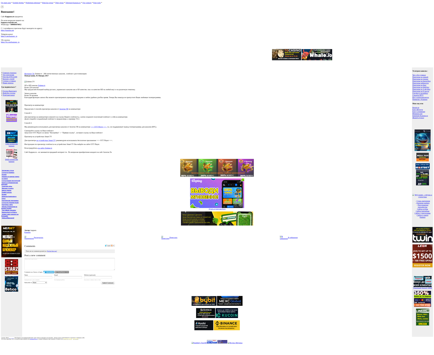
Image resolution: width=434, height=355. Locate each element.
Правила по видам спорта (10, 176)
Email (56, 275)
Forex (4, 198)
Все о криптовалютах (420, 97)
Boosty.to (415, 108)
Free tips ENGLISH (10, 77)
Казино (4, 194)
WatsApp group (47, 3)
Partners (422, 217)
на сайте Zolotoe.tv (45, 148)
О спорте (5, 178)
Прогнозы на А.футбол (421, 89)
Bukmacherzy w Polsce (9, 212)
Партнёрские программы (10, 200)
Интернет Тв (29, 74)
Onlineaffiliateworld (8, 218)
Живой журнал (418, 118)
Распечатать (38, 238)
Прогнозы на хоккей (420, 77)
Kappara (27, 232)
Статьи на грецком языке (10, 202)
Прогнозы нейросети (420, 83)
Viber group (59, 3)
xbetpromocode (11, 144)
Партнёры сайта (7, 204)
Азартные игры (7, 186)
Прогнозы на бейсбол (420, 87)
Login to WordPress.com (62, 272)
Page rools (97, 3)
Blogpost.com (417, 114)
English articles (7, 192)
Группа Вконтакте (10, 91)
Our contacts (86, 3)
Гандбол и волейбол (420, 93)
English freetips (18, 3)
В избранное (293, 238)
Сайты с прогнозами (422, 213)
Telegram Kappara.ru (73, 3)
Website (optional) (89, 275)
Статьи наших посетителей (11, 181)
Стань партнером (423, 201)
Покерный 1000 (422, 288)
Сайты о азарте (422, 215)
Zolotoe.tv (41, 85)
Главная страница (9, 73)
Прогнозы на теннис (420, 79)
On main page (6, 3)
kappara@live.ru (33, 339)
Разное (4, 174)
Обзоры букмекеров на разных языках (9, 207)
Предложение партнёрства (423, 206)
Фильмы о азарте (8, 188)
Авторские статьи (8, 170)
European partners (423, 203)
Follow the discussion (113, 246)
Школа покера (6, 190)
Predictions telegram (33, 3)
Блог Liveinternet (418, 112)
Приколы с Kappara (419, 99)
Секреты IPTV (418, 95)
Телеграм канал (9, 95)
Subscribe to (28, 282)
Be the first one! (52, 251)
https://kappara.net (7, 30)
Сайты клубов (422, 209)
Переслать (173, 238)
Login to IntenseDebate (48, 272)
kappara (11, 146)
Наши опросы (8, 83)
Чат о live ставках (419, 75)
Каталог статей (8, 79)
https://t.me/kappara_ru (9, 36)
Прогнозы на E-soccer (420, 91)
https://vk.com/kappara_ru (10, 42)
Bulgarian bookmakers (9, 196)
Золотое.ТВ (63, 109)
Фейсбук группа (9, 93)
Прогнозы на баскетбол (421, 81)
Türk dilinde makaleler (9, 210)
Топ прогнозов (8, 75)
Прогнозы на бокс (419, 85)
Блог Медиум (417, 110)
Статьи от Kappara (8, 172)
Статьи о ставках (9, 81)
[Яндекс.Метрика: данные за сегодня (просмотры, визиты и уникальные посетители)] (235, 343)
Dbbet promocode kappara (11, 161)
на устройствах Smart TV (46, 140)
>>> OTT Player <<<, (99, 127)
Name (26, 275)
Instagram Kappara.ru (420, 116)
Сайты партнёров (422, 211)
